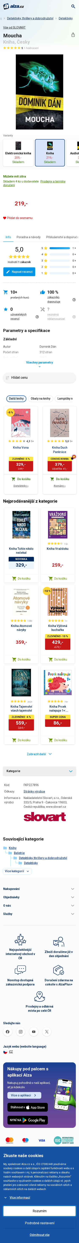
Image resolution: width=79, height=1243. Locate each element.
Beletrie (19, 853)
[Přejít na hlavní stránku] (13, 6)
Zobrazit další (36, 754)
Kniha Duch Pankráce (59, 450)
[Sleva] (10, 412)
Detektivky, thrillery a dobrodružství (30, 18)
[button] (39, 889)
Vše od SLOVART (14, 27)
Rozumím (40, 1211)
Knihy (12, 848)
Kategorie (13, 771)
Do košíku (24, 578)
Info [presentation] (8, 237)
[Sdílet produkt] (73, 35)
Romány (60, 485)
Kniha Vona (21, 447)
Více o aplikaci (21, 1095)
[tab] (8, 237)
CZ (11, 1051)
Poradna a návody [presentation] (29, 237)
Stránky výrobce (34, 791)
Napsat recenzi (22, 271)
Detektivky (66, 18)
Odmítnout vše (40, 1235)
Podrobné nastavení (39, 1223)
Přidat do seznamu (19, 218)
